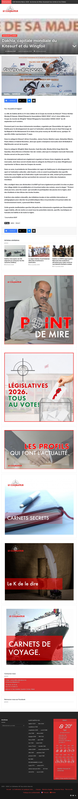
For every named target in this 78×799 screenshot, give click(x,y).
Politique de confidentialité (31, 792)
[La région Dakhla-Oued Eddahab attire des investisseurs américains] (39, 251)
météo (32, 749)
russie (31, 765)
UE (45, 768)
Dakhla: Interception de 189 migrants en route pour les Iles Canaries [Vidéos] (14, 260)
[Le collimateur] (10, 9)
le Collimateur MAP (10, 51)
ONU (31, 752)
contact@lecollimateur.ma (18, 680)
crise (31, 733)
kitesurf (18, 223)
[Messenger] (29, 101)
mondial (42, 746)
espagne (32, 736)
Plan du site (68, 789)
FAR (41, 736)
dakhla (12, 223)
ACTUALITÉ (12, 21)
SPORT (14, 35)
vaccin (40, 772)
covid (44, 730)
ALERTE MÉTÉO (34, 720)
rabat (41, 756)
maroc (32, 746)
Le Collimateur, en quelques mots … (23, 789)
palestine (41, 752)
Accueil (5, 21)
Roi (30, 759)
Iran (30, 743)
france (31, 739)
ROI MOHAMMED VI (35, 762)
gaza (40, 739)
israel (39, 743)
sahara (40, 765)
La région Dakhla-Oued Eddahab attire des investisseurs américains (39, 260)
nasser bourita (43, 749)
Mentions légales (47, 789)
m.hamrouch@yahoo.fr (12, 682)
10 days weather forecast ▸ (64, 778)
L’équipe (38, 789)
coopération (33, 730)
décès (40, 733)
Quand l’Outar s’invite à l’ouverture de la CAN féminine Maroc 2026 (33, 2)
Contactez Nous (59, 789)
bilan (41, 723)
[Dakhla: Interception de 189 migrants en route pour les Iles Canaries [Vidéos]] (15, 251)
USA (31, 772)
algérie (32, 723)
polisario (32, 756)
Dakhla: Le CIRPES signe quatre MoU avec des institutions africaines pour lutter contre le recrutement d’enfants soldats (62, 261)
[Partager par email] (34, 101)
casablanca (33, 727)
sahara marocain (34, 768)
